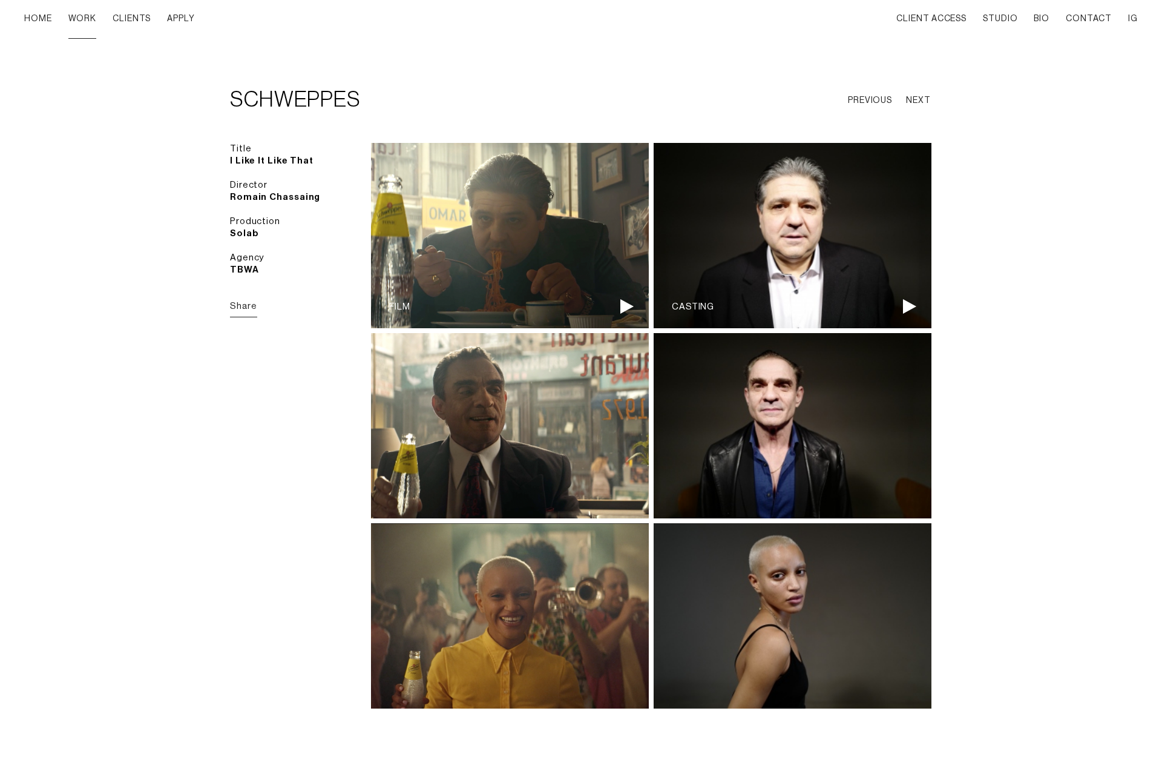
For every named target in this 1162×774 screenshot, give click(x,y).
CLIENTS (132, 19)
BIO (1041, 19)
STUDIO (1000, 19)
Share (243, 306)
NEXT (918, 100)
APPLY (181, 19)
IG (1133, 19)
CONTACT (1089, 19)
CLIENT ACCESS (931, 19)
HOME (38, 19)
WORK (82, 19)
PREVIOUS (870, 100)
